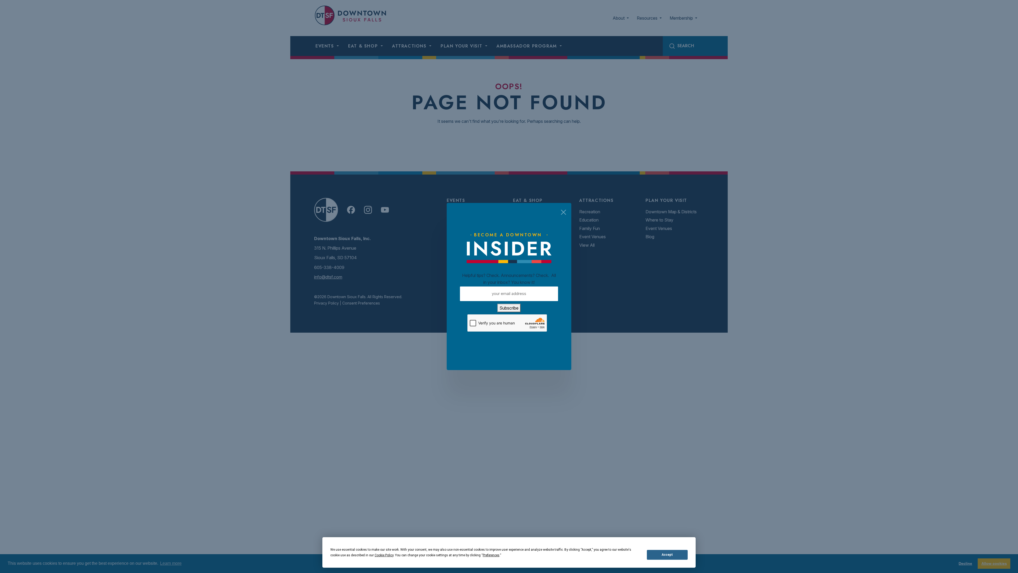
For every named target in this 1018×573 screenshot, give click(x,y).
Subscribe (509, 308)
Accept (667, 555)
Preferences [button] (491, 555)
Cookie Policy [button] (384, 555)
